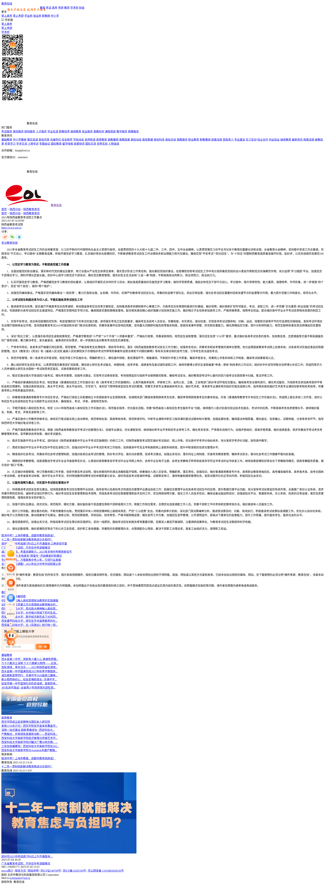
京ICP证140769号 (50, 870)
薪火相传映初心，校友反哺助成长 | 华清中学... (29, 679)
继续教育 (75, 131)
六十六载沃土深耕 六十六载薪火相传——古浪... (29, 663)
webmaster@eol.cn (20, 878)
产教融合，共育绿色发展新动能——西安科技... (29, 734)
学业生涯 (52, 131)
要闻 (42, 7)
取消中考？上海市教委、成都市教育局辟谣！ (28, 535)
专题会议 (44, 143)
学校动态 (78, 139)
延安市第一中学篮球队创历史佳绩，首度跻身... (29, 683)
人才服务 (41, 131)
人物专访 (33, 143)
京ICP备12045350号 (74, 870)
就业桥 (37, 15)
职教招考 (64, 131)
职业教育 (193, 139)
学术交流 (21, 143)
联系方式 (20, 870)
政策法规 (216, 139)
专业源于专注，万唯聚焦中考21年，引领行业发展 (31, 559)
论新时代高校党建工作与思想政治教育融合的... (29, 604)
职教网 (46, 15)
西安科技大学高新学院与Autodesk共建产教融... (29, 750)
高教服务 (182, 139)
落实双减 (32, 139)
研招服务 (29, 131)
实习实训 (251, 139)
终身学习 (10, 143)
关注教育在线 (9, 242)
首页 (4, 209)
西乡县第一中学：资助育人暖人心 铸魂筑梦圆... (29, 659)
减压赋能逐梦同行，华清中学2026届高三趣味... (29, 675)
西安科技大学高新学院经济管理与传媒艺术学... (29, 738)
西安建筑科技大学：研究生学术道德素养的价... (29, 620)
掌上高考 (6, 15)
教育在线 (6, 3)
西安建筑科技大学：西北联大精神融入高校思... (29, 608)
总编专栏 (55, 139)
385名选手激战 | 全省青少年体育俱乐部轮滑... (28, 687)
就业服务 (87, 131)
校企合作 (262, 139)
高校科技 (159, 139)
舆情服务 (133, 131)
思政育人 (228, 139)
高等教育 (101, 139)
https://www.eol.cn (11, 227)
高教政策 (124, 139)
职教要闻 (205, 139)
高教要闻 (113, 139)
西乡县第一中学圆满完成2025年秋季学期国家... (29, 671)
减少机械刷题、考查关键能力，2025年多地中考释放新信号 (36, 551)
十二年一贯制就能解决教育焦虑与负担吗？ (27, 539)
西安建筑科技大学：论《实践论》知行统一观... (29, 624)
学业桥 (28, 15)
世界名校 (102, 143)
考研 (60, 7)
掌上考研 (18, 15)
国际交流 (90, 143)
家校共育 (44, 139)
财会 (81, 7)
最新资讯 (297, 139)
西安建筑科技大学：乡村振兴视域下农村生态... (29, 612)
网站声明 (33, 870)
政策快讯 (79, 143)
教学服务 (121, 131)
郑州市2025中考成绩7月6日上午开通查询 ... (27, 856)
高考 (54, 7)
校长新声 (67, 139)
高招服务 (18, 131)
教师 (67, 7)
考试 (48, 7)
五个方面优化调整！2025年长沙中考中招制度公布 (31, 564)
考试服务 (6, 131)
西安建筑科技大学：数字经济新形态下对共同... (29, 616)
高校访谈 (170, 139)
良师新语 (90, 139)
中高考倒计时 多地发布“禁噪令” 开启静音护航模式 (31, 555)
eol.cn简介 (7, 870)
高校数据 (147, 139)
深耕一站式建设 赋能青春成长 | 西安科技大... (28, 729)
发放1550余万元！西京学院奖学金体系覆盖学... (29, 725)
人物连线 (113, 143)
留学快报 (67, 143)
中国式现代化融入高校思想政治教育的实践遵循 (29, 600)
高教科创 (98, 131)
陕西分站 (15, 209)
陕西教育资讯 (31, 209)
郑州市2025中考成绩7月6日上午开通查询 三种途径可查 (34, 543)
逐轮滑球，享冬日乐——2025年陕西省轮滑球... (29, 667)
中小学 (55, 15)
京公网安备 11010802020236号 (106, 870)
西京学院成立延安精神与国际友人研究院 (25, 721)
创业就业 (274, 139)
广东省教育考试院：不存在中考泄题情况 (25, 547)
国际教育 (56, 143)
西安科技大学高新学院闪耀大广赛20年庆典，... (29, 742)
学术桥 (74, 7)
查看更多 (11, 614)
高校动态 (136, 139)
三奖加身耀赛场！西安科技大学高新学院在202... (30, 746)
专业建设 (239, 139)
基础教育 (6, 139)
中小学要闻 (19, 139)
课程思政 (110, 131)
